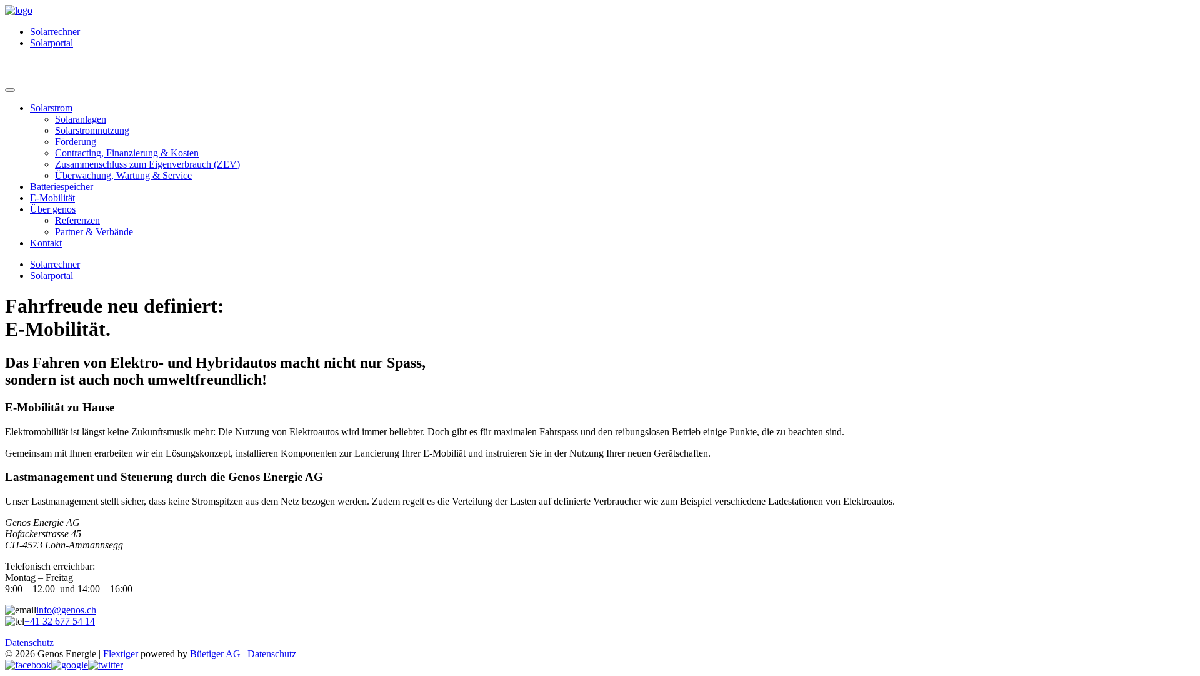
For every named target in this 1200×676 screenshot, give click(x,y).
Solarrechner (55, 31)
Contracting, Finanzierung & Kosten (127, 153)
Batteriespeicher (61, 186)
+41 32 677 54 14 (59, 621)
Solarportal (51, 43)
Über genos (53, 209)
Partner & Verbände (94, 231)
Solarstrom (51, 108)
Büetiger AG (215, 653)
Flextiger (120, 653)
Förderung (75, 141)
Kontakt (46, 243)
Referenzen (77, 220)
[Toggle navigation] (10, 90)
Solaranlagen (80, 119)
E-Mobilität (52, 198)
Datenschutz (29, 642)
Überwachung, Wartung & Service (123, 175)
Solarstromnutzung (92, 130)
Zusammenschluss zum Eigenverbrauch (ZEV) (147, 164)
